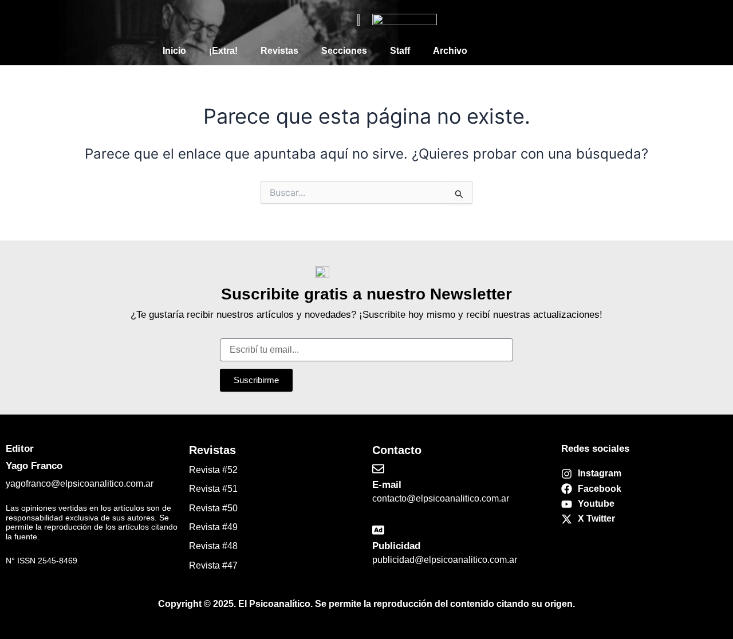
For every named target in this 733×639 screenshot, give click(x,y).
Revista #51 (213, 489)
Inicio (174, 51)
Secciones (344, 51)
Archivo (450, 51)
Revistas (279, 51)
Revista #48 (213, 546)
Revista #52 (213, 470)
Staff (400, 51)
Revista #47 (213, 565)
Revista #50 (213, 508)
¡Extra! (223, 51)
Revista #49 (213, 527)
